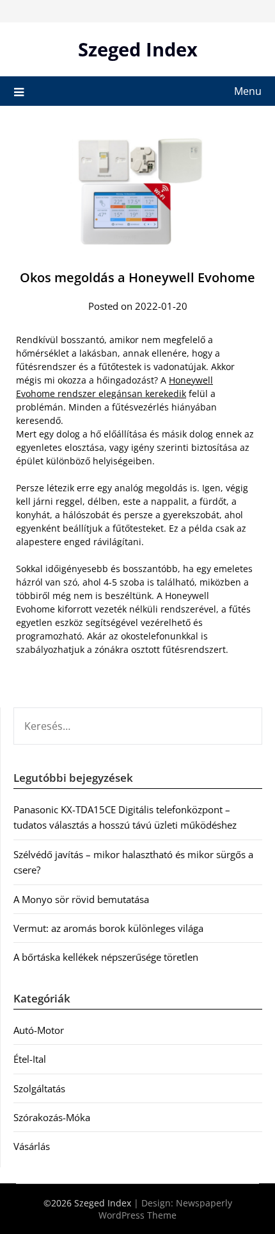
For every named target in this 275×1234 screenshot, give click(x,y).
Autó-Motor (38, 1030)
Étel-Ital (29, 1058)
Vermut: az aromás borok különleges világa (108, 928)
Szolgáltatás (39, 1088)
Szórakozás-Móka (51, 1117)
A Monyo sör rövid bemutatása (81, 899)
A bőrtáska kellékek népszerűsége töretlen (105, 957)
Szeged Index (138, 49)
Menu (248, 91)
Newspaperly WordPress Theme (165, 1209)
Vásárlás (31, 1146)
